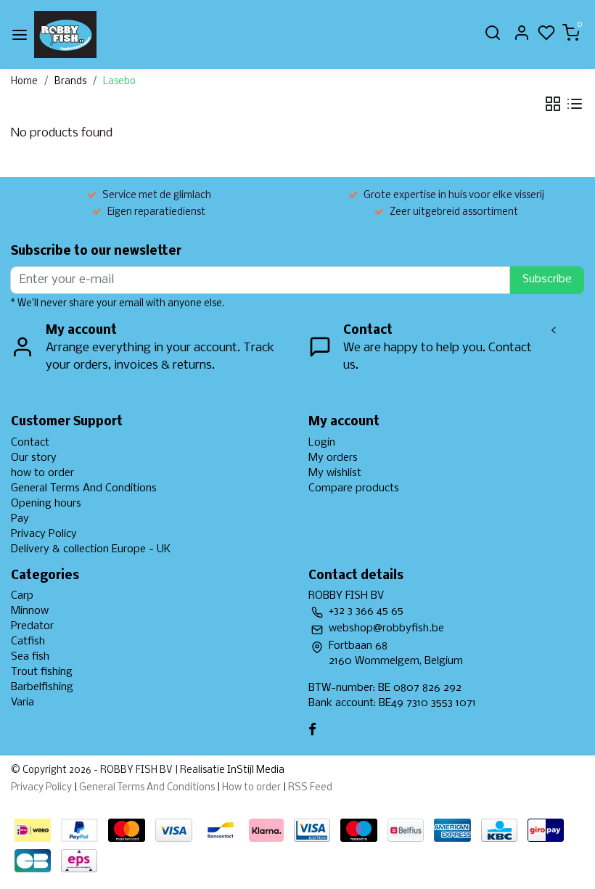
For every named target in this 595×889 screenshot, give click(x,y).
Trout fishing (42, 672)
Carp (22, 596)
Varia (22, 702)
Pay (20, 519)
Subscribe (547, 279)
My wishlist (334, 473)
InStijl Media (254, 770)
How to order (251, 787)
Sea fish (30, 657)
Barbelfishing (42, 687)
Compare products (353, 488)
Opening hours (46, 503)
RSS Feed (310, 787)
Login (321, 442)
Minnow (30, 611)
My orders (333, 458)
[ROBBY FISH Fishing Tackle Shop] (65, 34)
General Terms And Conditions (84, 488)
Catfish (28, 641)
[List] (574, 103)
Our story (34, 458)
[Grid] (552, 103)
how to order (42, 473)
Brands (70, 81)
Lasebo (119, 81)
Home (24, 81)
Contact (30, 442)
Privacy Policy (44, 534)
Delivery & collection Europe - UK (91, 549)
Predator (32, 626)
